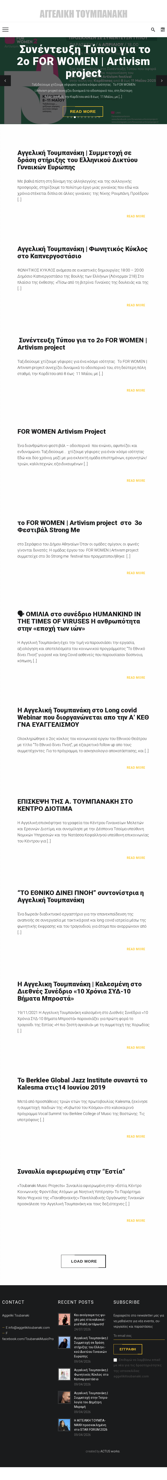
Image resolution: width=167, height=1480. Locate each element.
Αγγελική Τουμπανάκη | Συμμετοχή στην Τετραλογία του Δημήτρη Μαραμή (91, 1399)
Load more (84, 1261)
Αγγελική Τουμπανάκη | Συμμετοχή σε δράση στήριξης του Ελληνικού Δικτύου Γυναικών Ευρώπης (77, 160)
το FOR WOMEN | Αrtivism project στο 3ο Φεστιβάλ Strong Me (79, 526)
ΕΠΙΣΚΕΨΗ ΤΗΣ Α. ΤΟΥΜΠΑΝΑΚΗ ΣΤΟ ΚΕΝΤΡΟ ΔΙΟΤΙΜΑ (75, 805)
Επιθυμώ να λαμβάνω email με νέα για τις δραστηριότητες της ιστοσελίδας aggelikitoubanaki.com (138, 1368)
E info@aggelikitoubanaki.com (28, 1328)
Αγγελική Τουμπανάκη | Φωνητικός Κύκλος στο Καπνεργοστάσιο (82, 252)
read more (83, 111)
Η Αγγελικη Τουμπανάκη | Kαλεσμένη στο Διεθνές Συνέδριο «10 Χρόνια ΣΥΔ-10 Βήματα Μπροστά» (79, 991)
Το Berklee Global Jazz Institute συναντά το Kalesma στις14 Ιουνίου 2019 (82, 1083)
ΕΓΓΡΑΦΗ (128, 1349)
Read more (136, 216)
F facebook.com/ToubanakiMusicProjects (31, 1336)
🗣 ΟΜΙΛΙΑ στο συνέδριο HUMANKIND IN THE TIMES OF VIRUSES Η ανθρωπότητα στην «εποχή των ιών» (79, 621)
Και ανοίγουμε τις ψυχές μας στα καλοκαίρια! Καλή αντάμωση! (90, 1319)
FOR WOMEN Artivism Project (61, 431)
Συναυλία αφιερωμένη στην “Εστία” (71, 1171)
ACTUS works (110, 1451)
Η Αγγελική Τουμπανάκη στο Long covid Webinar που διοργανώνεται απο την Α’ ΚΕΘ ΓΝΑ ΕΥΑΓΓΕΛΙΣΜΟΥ (83, 717)
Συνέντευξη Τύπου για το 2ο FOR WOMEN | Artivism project (82, 343)
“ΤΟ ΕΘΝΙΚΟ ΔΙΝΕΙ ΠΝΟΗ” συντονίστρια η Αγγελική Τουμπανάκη (80, 896)
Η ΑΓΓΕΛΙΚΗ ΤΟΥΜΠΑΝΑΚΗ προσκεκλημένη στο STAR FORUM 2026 (91, 1425)
